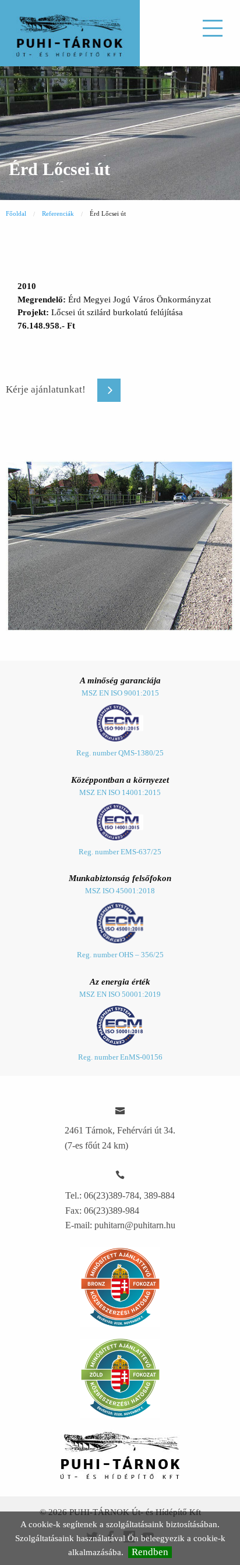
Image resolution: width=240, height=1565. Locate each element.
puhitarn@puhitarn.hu (134, 1225)
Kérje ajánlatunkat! (46, 389)
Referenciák (58, 213)
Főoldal (16, 213)
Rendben (150, 1551)
